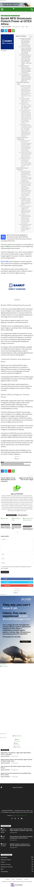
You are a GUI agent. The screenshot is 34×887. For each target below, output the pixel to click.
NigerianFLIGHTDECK (6, 26)
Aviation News (4, 857)
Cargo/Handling (4, 871)
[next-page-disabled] (3, 779)
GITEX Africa (20, 463)
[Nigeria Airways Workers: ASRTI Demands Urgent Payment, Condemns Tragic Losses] (5, 831)
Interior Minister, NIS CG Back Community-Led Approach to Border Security (21, 837)
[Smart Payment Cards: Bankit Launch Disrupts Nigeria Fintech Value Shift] (17, 521)
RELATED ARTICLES (11, 515)
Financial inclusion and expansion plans (22, 138)
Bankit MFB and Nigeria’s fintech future (23, 169)
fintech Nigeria (14, 463)
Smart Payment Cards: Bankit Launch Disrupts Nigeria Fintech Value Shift (16, 527)
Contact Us (26, 879)
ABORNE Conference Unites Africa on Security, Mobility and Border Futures (20, 844)
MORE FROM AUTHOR (22, 515)
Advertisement (19, 879)
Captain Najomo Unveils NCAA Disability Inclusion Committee (8, 479)
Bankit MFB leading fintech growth (23, 83)
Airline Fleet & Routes (6, 859)
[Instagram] (15, 818)
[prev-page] (16, 532)
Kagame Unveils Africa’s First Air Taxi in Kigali (26, 478)
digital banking (19, 462)
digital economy (27, 462)
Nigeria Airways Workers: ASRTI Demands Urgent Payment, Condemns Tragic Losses (21, 829)
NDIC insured (15, 465)
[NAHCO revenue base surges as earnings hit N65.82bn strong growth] (6, 521)
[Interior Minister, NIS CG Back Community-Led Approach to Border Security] (5, 839)
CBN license (12, 462)
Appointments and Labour (6, 866)
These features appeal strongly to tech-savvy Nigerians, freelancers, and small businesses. (26, 100)
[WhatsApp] (13, 30)
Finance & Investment (9, 12)
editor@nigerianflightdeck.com (20, 815)
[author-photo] (17, 488)
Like (31, 578)
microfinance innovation (7, 465)
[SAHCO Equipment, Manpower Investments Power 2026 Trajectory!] (28, 522)
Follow (30, 582)
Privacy (13, 879)
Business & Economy (5, 15)
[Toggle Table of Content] (30, 36)
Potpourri (3, 862)
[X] (18, 818)
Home (2, 12)
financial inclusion (5, 463)
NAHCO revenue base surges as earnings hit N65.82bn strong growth (6, 526)
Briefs (2, 869)
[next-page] (18, 532)
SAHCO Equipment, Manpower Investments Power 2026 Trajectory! (28, 528)
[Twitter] (6, 30)
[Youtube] (21, 818)
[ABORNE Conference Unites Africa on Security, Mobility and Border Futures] (5, 846)
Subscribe (30, 585)
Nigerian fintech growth (25, 465)
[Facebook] (2, 30)
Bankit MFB (4, 261)
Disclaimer (8, 879)
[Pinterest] (9, 30)
